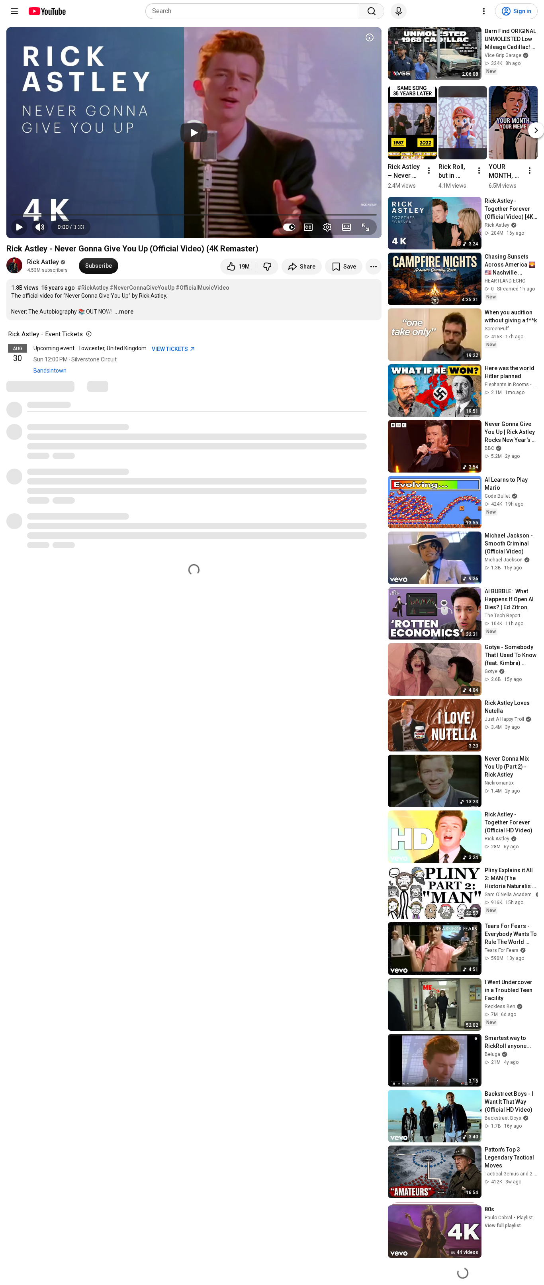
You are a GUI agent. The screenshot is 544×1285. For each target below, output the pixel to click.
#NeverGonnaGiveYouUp (142, 287)
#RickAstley (92, 287)
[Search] (371, 11)
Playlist (525, 1217)
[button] (70, 227)
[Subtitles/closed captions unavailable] (308, 227)
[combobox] (254, 11)
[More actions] (374, 267)
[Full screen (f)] (365, 227)
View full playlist (503, 1225)
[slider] (194, 215)
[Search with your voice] (399, 11)
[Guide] (14, 11)
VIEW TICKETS (170, 349)
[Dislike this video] (267, 267)
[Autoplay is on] (289, 227)
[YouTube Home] (46, 11)
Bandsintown (50, 370)
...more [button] (123, 311)
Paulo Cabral (498, 1217)
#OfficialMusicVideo (202, 287)
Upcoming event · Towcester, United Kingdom (90, 348)
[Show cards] (369, 37)
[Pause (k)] (19, 227)
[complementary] (87, 334)
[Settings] (484, 11)
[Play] (193, 132)
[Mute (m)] (40, 227)
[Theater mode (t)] (346, 227)
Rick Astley (43, 262)
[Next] (536, 130)
